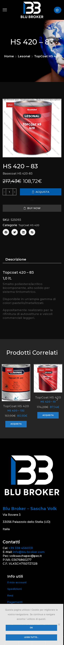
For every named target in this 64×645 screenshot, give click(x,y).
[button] (5, 10)
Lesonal (24, 56)
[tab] (16, 259)
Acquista (16, 424)
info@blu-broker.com (29, 552)
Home (9, 56)
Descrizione (15, 259)
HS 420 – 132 (16, 410)
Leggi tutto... (31, 637)
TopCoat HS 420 (47, 56)
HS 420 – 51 (48, 401)
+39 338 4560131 (21, 548)
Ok (31, 627)
